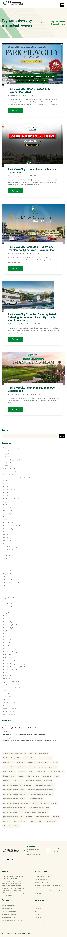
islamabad (41, 771)
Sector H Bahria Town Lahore (12, 658)
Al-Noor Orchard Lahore (10, 472)
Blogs (4, 502)
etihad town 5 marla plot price (47, 762)
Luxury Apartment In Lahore (12, 592)
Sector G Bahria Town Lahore (12, 655)
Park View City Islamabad (11, 625)
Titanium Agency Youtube (43, 876)
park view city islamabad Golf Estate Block (17, 785)
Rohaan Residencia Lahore (11, 646)
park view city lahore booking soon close (16, 803)
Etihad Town (7, 535)
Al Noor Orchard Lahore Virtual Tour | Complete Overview (50, 892)
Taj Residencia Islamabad (11, 682)
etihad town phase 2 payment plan (45, 767)
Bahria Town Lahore (9, 493)
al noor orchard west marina (39, 753)
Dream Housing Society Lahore (12, 526)
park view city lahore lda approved (14, 808)
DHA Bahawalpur (8, 520)
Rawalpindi (6, 637)
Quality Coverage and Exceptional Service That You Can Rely (24, 734)
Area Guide (6, 481)
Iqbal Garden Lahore (9, 565)
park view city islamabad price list (41, 794)
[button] (62, 5)
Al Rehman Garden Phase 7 (11, 460)
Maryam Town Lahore (9, 598)
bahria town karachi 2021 (11, 758)
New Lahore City (8, 607)
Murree (5, 601)
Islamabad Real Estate (56, 771)
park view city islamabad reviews (14, 799)
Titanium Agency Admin (17, 253)
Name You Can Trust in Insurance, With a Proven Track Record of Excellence (29, 741)
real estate (56, 817)
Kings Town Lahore (9, 574)
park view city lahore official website (35, 812)
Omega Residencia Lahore (11, 613)
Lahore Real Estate (33, 776)
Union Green (7, 697)
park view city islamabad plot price (14, 794)
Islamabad (6, 568)
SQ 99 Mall (6, 679)
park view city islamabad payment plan (40, 790)
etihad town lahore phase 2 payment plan (16, 767)
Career (37, 914)
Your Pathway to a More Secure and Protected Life (20, 728)
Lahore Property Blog (41, 879)
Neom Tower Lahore (9, 604)
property (29, 817)
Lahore (5, 577)
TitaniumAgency (50, 821)
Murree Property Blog (41, 882)
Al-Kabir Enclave (8, 466)
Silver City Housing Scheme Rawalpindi (15, 664)
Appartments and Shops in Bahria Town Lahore (17, 478)
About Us (38, 908)
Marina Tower (7, 595)
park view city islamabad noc (44, 785)
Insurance (6, 562)
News (4, 610)
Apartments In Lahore (10, 475)
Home (37, 905)
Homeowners (7, 553)
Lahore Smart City (8, 586)
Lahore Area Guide (9, 580)
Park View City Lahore (10, 628)
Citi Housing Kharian (9, 511)
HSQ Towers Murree (9, 559)
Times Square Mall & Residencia (13, 688)
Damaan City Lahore (9, 514)
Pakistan (5, 616)
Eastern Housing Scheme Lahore (13, 529)
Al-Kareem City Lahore (10, 469)
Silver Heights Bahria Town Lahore (13, 670)
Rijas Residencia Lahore (10, 643)
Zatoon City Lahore (9, 715)
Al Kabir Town (7, 454)
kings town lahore (9, 776)
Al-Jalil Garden (7, 463)
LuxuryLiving (47, 776)
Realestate (6, 821)
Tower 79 (6, 694)
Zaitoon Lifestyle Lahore (10, 706)
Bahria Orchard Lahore (10, 484)
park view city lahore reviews (12, 817)
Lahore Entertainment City (11, 583)
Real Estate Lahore (20, 821)
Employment (7, 532)
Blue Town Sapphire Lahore (11, 505)
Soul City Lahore (8, 676)
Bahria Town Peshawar (10, 496)
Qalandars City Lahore (10, 634)
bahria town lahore (29, 758)
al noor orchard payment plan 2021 (14, 753)
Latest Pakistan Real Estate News (12, 920)
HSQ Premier (7, 556)
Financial (5, 544)
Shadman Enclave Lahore (11, 661)
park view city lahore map (11, 812)
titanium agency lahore (10, 826)
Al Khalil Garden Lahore (10, 457)
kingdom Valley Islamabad (11, 571)
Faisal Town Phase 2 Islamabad (12, 541)
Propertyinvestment (42, 817)
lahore (21, 776)
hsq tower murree (9, 771)
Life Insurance (7, 589)
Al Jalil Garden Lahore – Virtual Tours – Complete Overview (47, 887)
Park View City (7, 622)
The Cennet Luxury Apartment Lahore (15, 685)
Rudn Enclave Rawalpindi (11, 649)
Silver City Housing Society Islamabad (15, 667)
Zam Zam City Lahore (9, 712)
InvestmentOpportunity (26, 771)
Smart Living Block (8, 673)
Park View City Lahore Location (39, 808)
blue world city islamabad (25, 762)
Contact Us (38, 917)
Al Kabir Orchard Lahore (10, 451)
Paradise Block (7, 619)
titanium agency (35, 821)
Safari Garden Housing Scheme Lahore (15, 652)
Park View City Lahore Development (44, 803)
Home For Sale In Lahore (10, 550)
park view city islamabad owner (13, 790)
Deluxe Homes (7, 517)
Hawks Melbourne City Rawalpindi (13, 547)
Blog (36, 911)
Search (5, 430)
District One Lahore (9, 523)
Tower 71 (5, 691)
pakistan (6, 780)
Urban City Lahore (8, 700)
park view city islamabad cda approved (39, 780)
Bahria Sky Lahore (8, 487)
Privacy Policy (39, 920)
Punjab (5, 631)
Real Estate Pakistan (9, 640)
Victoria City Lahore (9, 703)
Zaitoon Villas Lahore (9, 709)
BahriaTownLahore (45, 758)
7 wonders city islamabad (11, 448)
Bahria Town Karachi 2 (10, 490)
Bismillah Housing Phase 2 (11, 499)
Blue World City (8, 508)
